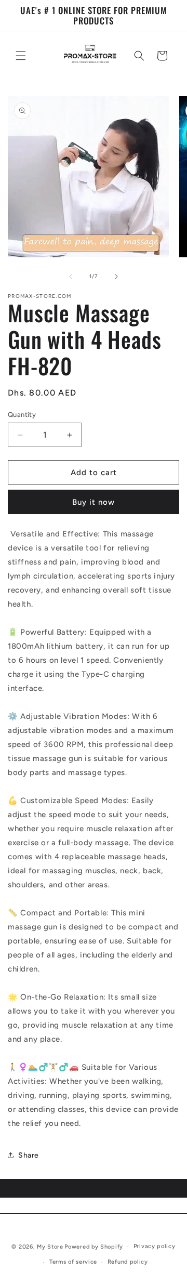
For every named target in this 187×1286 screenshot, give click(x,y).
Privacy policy (154, 1246)
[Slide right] (116, 276)
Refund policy (128, 1261)
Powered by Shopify (93, 1246)
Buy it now (93, 502)
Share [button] (28, 1155)
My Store (50, 1246)
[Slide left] (70, 276)
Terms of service (73, 1261)
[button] (20, 55)
